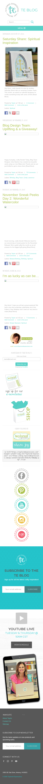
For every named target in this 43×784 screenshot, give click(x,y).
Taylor (13, 103)
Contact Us (7, 721)
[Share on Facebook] (6, 113)
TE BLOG (29, 10)
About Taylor (7, 718)
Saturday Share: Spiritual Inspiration (21, 41)
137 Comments (31, 253)
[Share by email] (17, 113)
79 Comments (31, 172)
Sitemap (6, 724)
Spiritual (12, 108)
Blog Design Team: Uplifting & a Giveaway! (20, 127)
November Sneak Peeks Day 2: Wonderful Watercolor (21, 198)
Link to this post (22, 105)
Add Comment (9, 105)
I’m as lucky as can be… (21, 276)
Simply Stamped (15, 323)
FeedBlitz (25, 367)
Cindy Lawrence (29, 177)
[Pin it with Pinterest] (14, 113)
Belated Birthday (15, 259)
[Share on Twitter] (10, 113)
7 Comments (30, 318)
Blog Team (19, 177)
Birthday (12, 177)
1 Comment (30, 103)
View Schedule (21, 645)
